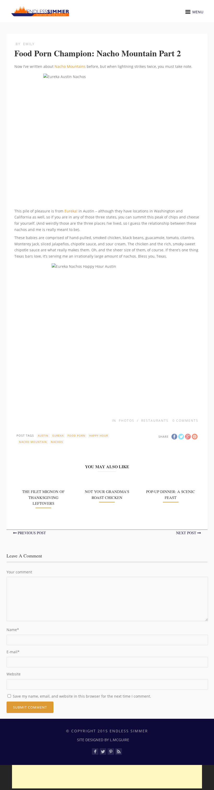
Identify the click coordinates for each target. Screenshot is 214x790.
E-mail (13, 651)
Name (13, 629)
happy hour (98, 435)
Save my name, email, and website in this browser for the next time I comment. (82, 696)
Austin (43, 435)
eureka (58, 435)
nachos (57, 442)
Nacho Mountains (70, 66)
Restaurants (155, 420)
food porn (76, 435)
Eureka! (71, 211)
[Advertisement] (107, 776)
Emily (29, 44)
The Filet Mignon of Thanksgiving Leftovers (43, 497)
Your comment (19, 571)
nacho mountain (33, 442)
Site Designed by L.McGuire (103, 739)
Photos (126, 420)
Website (14, 674)
